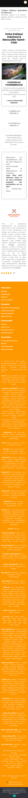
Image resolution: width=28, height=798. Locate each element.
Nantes (15, 755)
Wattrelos (16, 514)
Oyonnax (22, 376)
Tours (14, 763)
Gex (17, 380)
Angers (11, 761)
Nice (10, 755)
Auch (11, 449)
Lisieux (12, 434)
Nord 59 (4, 510)
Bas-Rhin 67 (5, 573)
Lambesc (6, 416)
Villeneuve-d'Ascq (18, 512)
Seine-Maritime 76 (7, 629)
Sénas (16, 426)
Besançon (20, 765)
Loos (13, 520)
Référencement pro (15, 782)
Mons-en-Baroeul (9, 522)
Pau (23, 554)
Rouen (25, 629)
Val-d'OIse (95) (6, 744)
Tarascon (10, 405)
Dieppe (11, 633)
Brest (9, 763)
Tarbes (21, 564)
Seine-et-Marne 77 (8, 663)
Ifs (9, 436)
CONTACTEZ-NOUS (14, 190)
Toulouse (4, 755)
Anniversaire (5, 294)
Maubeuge (8, 518)
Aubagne (6, 392)
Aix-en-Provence (7, 390)
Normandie (22, 365)
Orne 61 (10, 529)
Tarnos (5, 476)
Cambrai (21, 516)
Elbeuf (12, 638)
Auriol (11, 409)
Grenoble (5, 761)
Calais (18, 533)
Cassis (10, 428)
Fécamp (5, 638)
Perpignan (10, 767)
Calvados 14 (7, 432)
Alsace (3, 367)
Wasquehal (13, 524)
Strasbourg (14, 573)
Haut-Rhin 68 (6, 581)
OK (14, 795)
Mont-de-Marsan (15, 472)
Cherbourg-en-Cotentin (18, 491)
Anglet (11, 556)
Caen (14, 432)
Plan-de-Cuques (8, 411)
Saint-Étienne (14, 759)
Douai (23, 514)
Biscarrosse (6, 474)
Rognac (17, 409)
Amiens (19, 763)
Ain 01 (4, 376)
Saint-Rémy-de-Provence (10, 420)
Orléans (18, 767)
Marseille (22, 388)
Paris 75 (6, 617)
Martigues (22, 390)
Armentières (6, 520)
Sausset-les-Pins (6, 426)
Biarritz (17, 556)
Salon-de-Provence (17, 392)
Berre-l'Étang (5, 407)
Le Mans (23, 761)
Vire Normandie (20, 434)
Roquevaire (22, 424)
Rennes (11, 757)
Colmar (22, 581)
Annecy (5, 765)
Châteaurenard (14, 403)
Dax (24, 472)
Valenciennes (6, 514)
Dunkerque (6, 512)
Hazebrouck (20, 522)
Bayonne (4, 556)
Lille (9, 510)
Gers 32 (5, 449)
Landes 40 (5, 472)
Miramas (14, 397)
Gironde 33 (6, 457)
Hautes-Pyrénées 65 (10, 564)
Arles (15, 390)
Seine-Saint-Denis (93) (9, 730)
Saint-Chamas (6, 424)
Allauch (13, 399)
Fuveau (23, 413)
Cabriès (13, 416)
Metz (14, 501)
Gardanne (20, 399)
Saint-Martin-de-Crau (19, 407)
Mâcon (17, 612)
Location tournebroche (15, 784)
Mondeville (15, 436)
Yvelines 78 (5, 679)
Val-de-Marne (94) (9, 736)
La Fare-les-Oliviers (17, 422)
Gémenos (16, 428)
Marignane (5, 397)
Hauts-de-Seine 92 (10, 713)
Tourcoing (15, 510)
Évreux (10, 443)
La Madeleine (20, 520)
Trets (17, 413)
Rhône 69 (6, 587)
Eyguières (22, 426)
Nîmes (17, 761)
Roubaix (22, 510)
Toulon (6, 759)
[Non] (26, 792)
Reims (18, 757)
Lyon (12, 587)
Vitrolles (19, 395)
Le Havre (18, 629)
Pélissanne (11, 413)
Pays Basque (20, 558)
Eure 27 (4, 443)
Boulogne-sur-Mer (9, 535)
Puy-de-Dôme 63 (7, 545)
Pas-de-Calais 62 (8, 533)
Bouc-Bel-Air (19, 405)
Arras (23, 533)
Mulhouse (15, 581)
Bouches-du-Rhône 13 (10, 388)
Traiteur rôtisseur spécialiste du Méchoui (14, 11)
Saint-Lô (6, 493)
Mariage (4, 291)
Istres (6, 395)
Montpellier (23, 755)
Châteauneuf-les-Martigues (11, 401)
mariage (11, 245)
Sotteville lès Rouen (8, 631)
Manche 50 (5, 491)
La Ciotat (13, 395)
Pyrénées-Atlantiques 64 (12, 554)
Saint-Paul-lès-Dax (18, 474)
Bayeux (4, 436)
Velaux (15, 424)
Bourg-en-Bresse (12, 376)
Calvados (17, 268)
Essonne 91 (6, 698)
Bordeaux (14, 457)
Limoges (12, 765)
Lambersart (18, 518)
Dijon (21, 759)
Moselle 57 (7, 501)
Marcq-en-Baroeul (9, 516)
